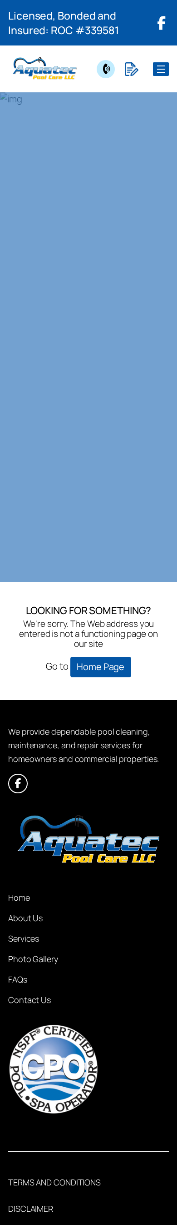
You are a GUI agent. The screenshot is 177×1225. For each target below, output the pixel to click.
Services (23, 938)
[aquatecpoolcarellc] (44, 69)
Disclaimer (30, 1208)
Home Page (100, 666)
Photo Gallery (33, 958)
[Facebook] (161, 22)
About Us (25, 917)
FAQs (17, 979)
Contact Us (29, 999)
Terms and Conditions (54, 1182)
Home (19, 897)
